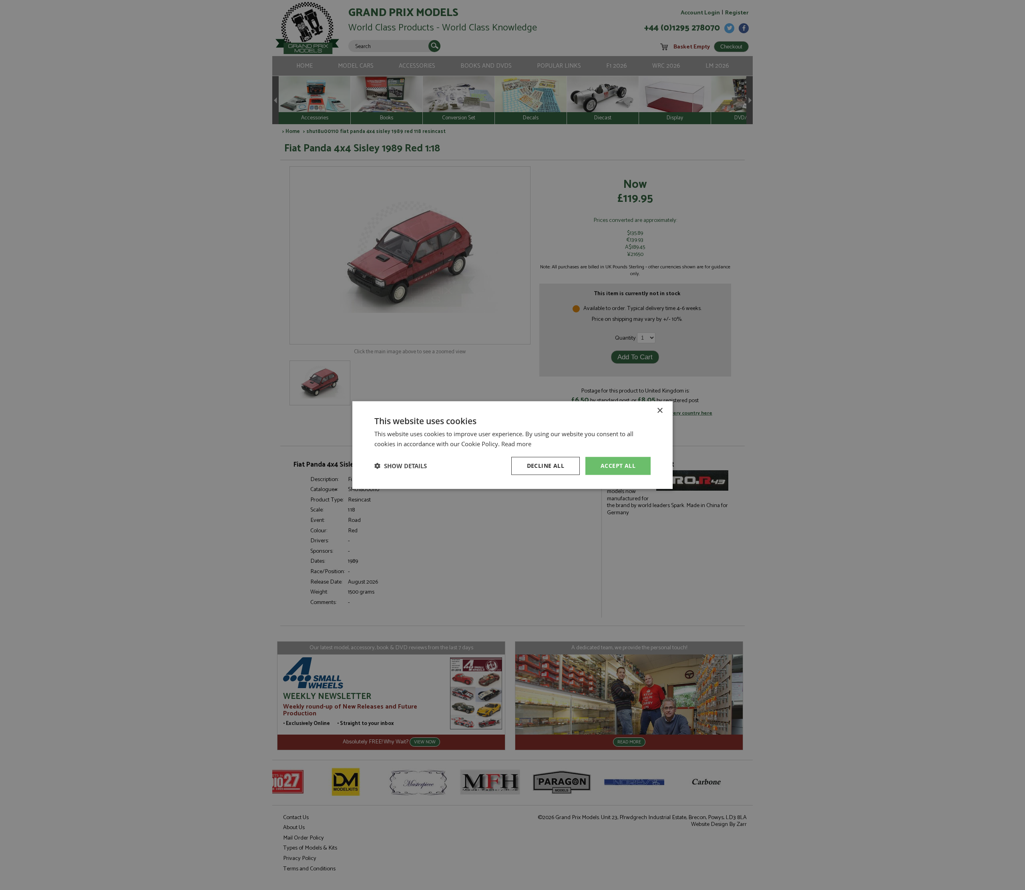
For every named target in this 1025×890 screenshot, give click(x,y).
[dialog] (512, 445)
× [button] (660, 411)
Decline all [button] (545, 465)
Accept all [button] (618, 465)
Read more (516, 444)
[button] (400, 465)
